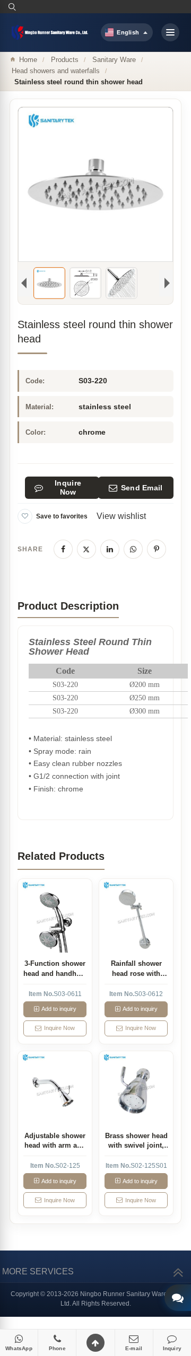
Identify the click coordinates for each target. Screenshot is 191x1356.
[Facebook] (63, 549)
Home (28, 60)
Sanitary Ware (114, 60)
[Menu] (170, 32)
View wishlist (121, 516)
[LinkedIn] (109, 549)
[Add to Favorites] (25, 516)
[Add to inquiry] (55, 915)
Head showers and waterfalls (56, 71)
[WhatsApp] (133, 549)
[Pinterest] (156, 549)
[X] (86, 549)
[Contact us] (177, 1297)
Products (65, 60)
